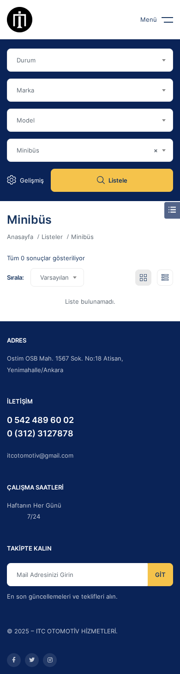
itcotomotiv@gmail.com (40, 455)
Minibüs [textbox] (87, 150)
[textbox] (90, 60)
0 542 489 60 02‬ (40, 420)
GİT (160, 574)
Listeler (52, 236)
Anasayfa (20, 236)
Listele (117, 180)
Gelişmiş (32, 180)
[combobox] (90, 60)
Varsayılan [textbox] (54, 277)
